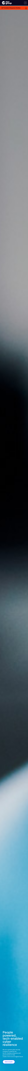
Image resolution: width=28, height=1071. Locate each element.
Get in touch (9, 1062)
